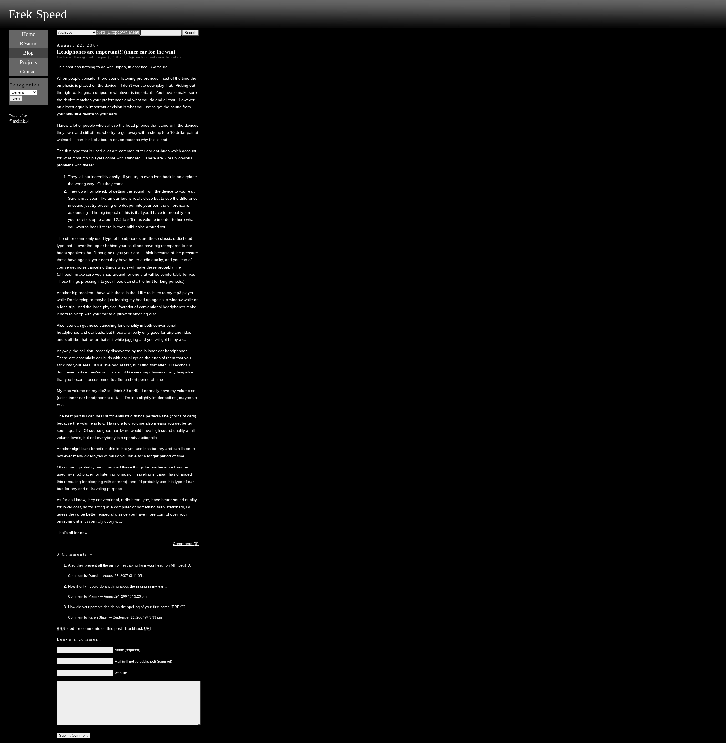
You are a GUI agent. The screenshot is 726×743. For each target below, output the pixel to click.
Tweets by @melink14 (19, 118)
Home (28, 34)
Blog (28, 53)
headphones (156, 57)
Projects (28, 62)
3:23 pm (140, 596)
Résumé (28, 44)
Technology (173, 57)
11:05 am (140, 575)
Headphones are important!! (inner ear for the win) (116, 52)
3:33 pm (155, 617)
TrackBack (137, 628)
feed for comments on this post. (90, 628)
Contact (28, 72)
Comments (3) (186, 543)
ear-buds (142, 57)
